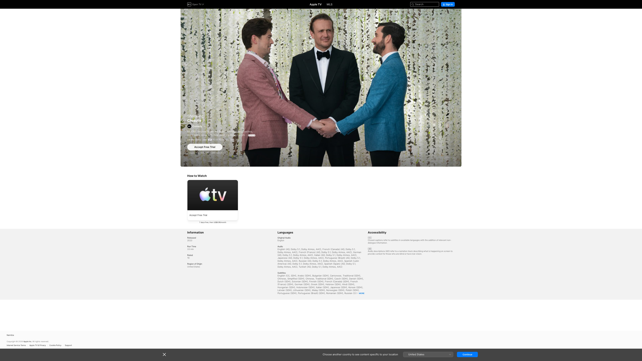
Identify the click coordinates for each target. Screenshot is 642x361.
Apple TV (316, 4)
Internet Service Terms (16, 345)
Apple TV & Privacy (37, 345)
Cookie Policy (55, 345)
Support (68, 345)
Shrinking (195, 116)
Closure (321, 88)
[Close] (164, 354)
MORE (251, 135)
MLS (329, 4)
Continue (467, 354)
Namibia (10, 335)
